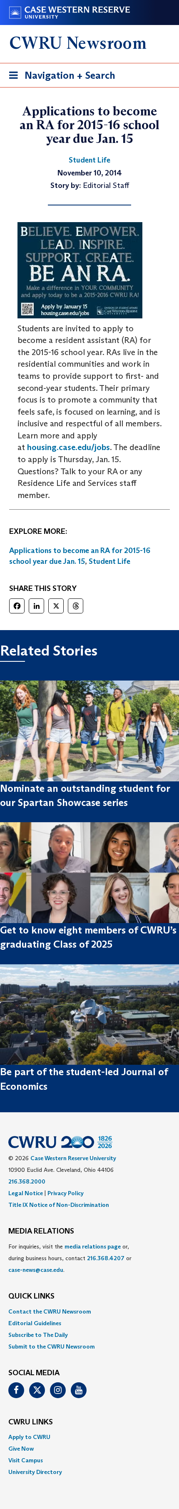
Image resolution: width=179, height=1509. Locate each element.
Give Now (21, 1448)
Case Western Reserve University (73, 1158)
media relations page (93, 1246)
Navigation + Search (59, 78)
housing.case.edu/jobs (68, 447)
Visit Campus (25, 1460)
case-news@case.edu (35, 1270)
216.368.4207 (105, 1258)
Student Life (109, 561)
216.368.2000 (26, 1181)
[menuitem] (89, 1311)
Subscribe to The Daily (38, 1335)
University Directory (35, 1472)
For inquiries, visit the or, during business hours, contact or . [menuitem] (70, 1258)
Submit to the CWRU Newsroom (51, 1346)
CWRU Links (30, 1422)
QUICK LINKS (31, 1296)
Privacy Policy (65, 1193)
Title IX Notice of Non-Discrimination (58, 1205)
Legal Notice (25, 1193)
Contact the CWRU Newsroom (49, 1311)
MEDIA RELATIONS (41, 1231)
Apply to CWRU (29, 1437)
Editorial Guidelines (34, 1323)
